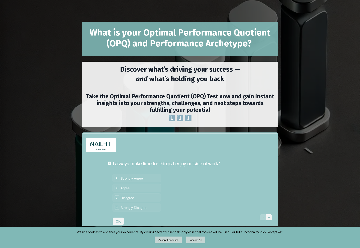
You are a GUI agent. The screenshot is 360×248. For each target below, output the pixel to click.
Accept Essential (168, 239)
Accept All (196, 239)
